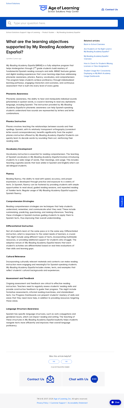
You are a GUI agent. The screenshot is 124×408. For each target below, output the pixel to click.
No (67, 361)
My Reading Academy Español (68, 32)
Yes (54, 361)
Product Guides (48, 32)
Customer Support (58, 403)
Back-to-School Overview (94, 44)
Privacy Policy (42, 403)
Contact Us (111, 9)
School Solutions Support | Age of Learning (23, 32)
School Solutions (13, 3)
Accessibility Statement (78, 403)
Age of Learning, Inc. (62, 399)
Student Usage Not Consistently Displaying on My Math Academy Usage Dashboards (97, 73)
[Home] (62, 12)
